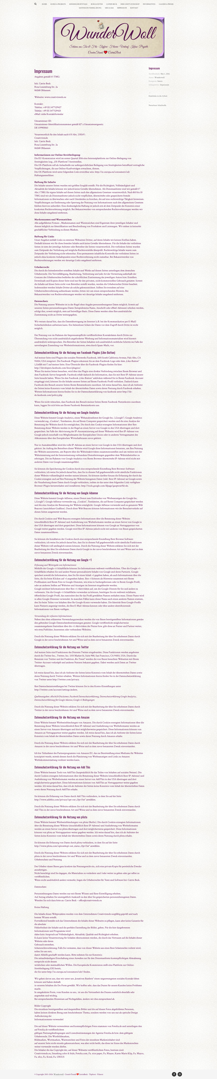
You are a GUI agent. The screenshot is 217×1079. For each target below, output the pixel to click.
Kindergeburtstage (78, 4)
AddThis (71, 772)
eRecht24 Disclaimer (59, 696)
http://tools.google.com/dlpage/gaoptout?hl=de (104, 485)
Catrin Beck (111, 4)
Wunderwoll (58, 1074)
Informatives (149, 4)
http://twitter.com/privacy (65, 679)
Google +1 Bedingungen (84, 700)
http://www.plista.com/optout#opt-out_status (57, 846)
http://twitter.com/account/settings (52, 689)
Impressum (122, 8)
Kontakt (134, 8)
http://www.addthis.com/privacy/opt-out (55, 799)
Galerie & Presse (166, 4)
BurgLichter (97, 4)
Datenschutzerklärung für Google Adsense (53, 700)
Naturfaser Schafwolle (157, 105)
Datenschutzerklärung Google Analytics (118, 696)
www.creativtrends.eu (55, 97)
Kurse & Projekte (58, 4)
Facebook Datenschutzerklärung (84, 696)
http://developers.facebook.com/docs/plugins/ (57, 368)
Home (44, 4)
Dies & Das (109, 8)
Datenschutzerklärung (90, 8)
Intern (159, 81)
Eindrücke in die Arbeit (158, 96)
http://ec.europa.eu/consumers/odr (112, 172)
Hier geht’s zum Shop (130, 4)
